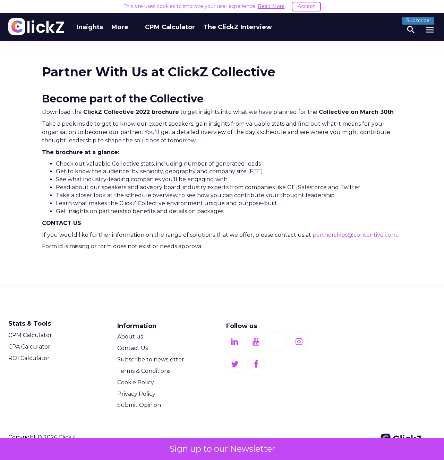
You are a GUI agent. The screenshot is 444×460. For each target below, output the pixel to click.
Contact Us (132, 348)
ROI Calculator (29, 358)
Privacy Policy (136, 394)
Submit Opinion (139, 405)
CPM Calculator (170, 27)
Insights (90, 27)
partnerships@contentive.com (355, 235)
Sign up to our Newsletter (222, 449)
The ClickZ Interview (237, 27)
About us (130, 336)
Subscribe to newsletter (150, 359)
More (119, 27)
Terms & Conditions (143, 371)
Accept (306, 6)
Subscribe (418, 20)
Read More (271, 6)
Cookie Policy (135, 382)
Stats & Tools (29, 323)
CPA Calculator (29, 346)
